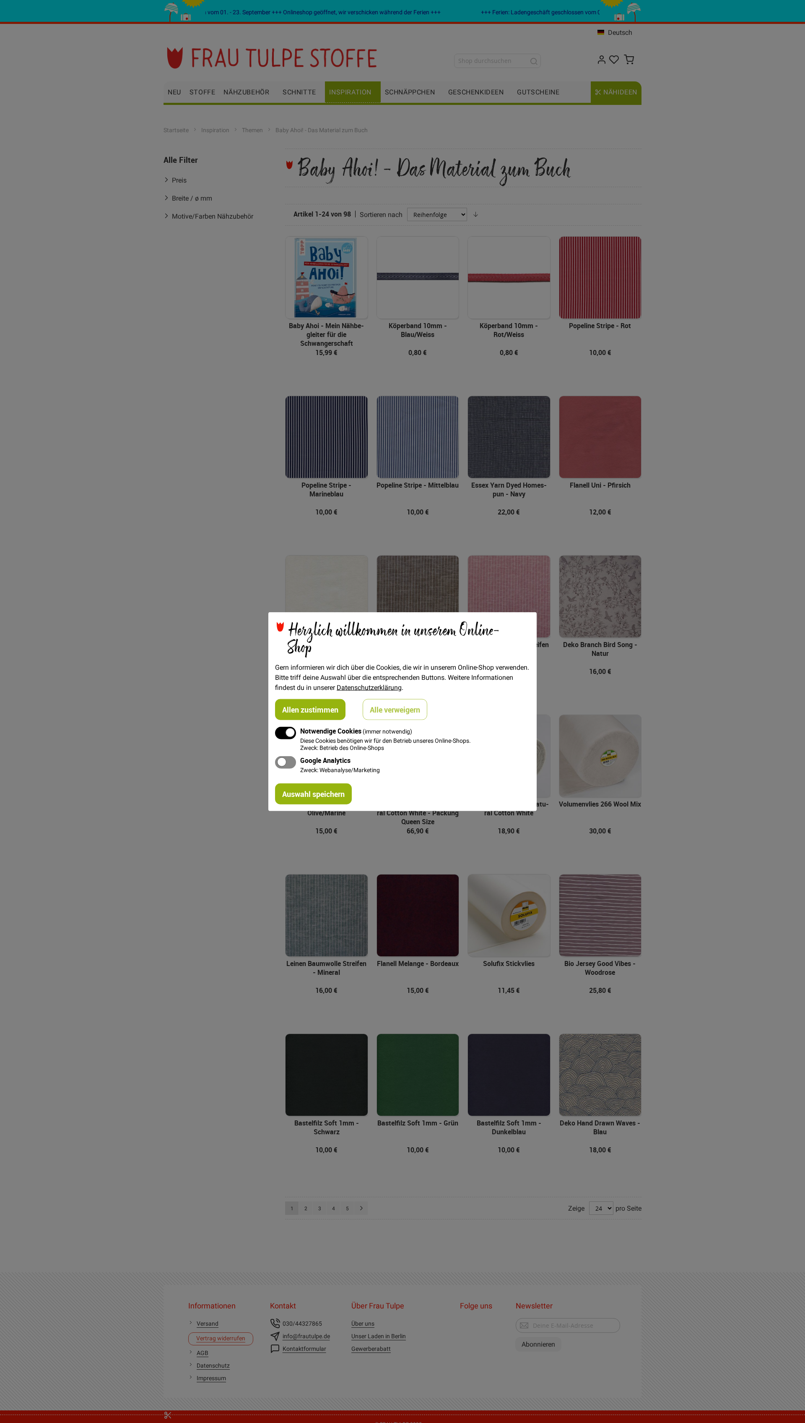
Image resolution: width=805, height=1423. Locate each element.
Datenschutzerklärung (369, 687)
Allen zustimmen (310, 709)
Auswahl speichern (313, 794)
